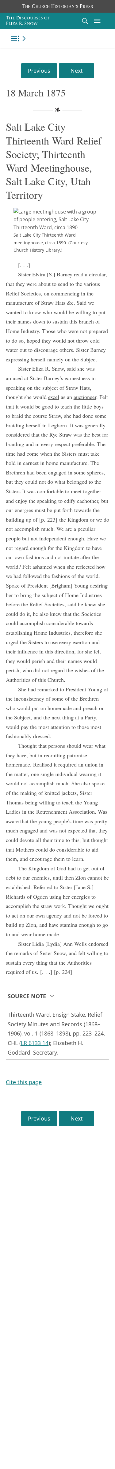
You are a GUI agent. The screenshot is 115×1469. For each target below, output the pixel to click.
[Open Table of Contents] (19, 38)
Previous (39, 70)
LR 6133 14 (34, 1043)
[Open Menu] (97, 21)
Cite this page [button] (24, 1082)
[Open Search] (84, 20)
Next (76, 70)
